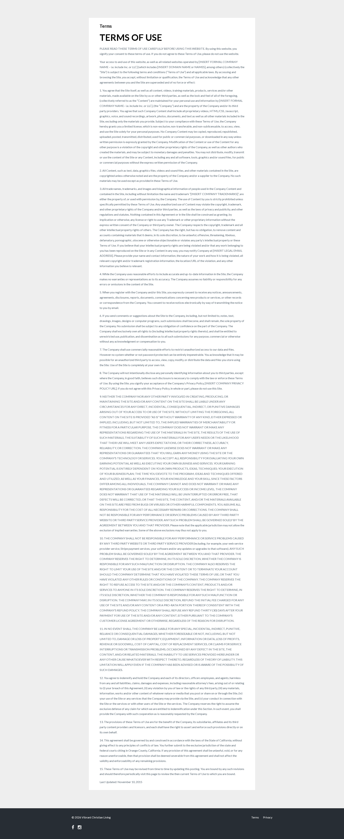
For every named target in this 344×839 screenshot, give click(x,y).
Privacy (267, 817)
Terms (255, 817)
